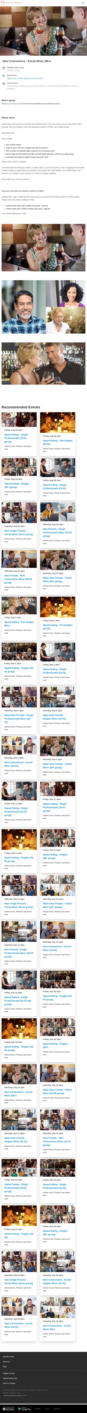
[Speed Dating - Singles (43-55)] (19, 1215)
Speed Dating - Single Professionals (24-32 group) (16, 812)
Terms (47, 1409)
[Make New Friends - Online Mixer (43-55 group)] (57, 1073)
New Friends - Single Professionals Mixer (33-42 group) (57, 532)
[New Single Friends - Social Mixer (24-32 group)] (19, 512)
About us (6, 1362)
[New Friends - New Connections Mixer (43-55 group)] (19, 559)
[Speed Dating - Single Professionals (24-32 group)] (19, 791)
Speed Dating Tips (10, 1378)
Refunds (57, 1409)
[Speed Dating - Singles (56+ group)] (19, 467)
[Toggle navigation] (83, 3)
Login (9, 104)
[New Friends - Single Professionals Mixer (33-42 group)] (57, 511)
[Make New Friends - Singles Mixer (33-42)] (57, 697)
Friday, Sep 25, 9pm (13, 1180)
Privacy (38, 1409)
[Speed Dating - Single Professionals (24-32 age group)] (19, 980)
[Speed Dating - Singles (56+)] (57, 1027)
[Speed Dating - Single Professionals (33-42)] (57, 1168)
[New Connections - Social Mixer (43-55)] (19, 745)
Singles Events (9, 1373)
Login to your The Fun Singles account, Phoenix (25, 78)
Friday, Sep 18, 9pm (13, 993)
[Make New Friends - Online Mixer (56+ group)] (57, 560)
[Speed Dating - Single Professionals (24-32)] (57, 467)
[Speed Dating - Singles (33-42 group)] (19, 651)
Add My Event (8, 1357)
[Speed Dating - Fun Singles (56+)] (19, 605)
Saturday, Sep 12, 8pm (14, 899)
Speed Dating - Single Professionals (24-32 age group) (17, 1001)
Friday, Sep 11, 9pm (13, 804)
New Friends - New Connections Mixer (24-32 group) (57, 1141)
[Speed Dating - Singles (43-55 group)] (19, 839)
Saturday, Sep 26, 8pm (14, 1275)
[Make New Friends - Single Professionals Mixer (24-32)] (19, 697)
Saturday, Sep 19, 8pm (14, 1087)
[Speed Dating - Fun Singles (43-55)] (57, 422)
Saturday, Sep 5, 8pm (14, 711)
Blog (4, 1367)
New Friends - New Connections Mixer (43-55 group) (18, 579)
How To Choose (9, 1383)
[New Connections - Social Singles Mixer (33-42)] (57, 1261)
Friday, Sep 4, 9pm (12, 617)
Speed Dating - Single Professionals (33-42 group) (16, 438)
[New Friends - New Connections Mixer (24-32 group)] (57, 1120)
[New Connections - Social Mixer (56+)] (19, 1074)
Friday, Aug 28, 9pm (13, 430)
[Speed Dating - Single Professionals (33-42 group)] (19, 419)
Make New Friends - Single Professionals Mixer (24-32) (18, 719)
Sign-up (17, 104)
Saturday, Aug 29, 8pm (14, 526)
